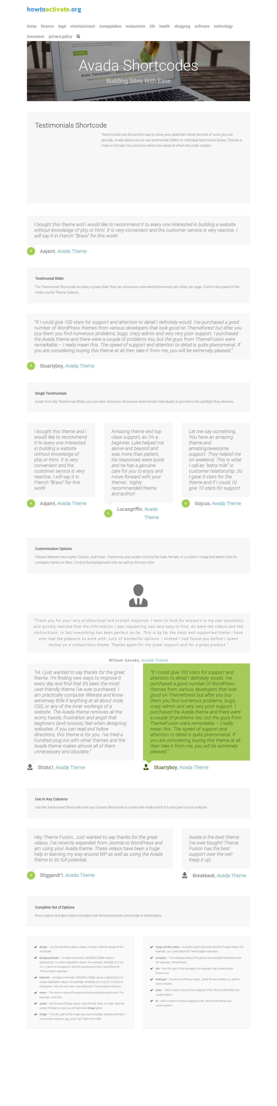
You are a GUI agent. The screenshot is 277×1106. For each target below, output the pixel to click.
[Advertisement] (65, 166)
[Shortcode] (138, 50)
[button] (78, 36)
